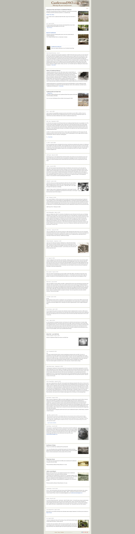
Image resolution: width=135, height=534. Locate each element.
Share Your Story (50, 14)
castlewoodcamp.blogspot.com (76, 492)
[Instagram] (84, 532)
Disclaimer (62, 532)
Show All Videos (49, 27)
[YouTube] (87, 532)
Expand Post (49, 93)
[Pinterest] (85, 532)
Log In (87, 8)
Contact (56, 532)
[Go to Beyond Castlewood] (83, 44)
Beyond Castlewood (51, 32)
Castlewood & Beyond (56, 46)
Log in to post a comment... (52, 422)
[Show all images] (83, 21)
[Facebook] (82, 532)
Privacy (59, 532)
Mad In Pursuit (49, 512)
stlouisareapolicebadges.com (51, 434)
